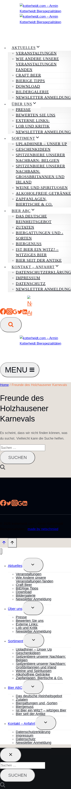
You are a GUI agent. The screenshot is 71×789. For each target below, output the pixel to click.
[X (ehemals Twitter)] (19, 312)
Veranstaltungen (36, 53)
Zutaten (25, 227)
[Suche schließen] (10, 755)
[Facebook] (3, 312)
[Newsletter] (29, 312)
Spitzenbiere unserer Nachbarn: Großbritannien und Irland (40, 174)
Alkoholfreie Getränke (43, 193)
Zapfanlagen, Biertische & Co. (34, 201)
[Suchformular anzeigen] (11, 324)
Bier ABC (15, 688)
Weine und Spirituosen (42, 187)
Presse (23, 109)
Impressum (28, 278)
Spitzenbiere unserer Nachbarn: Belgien (40, 157)
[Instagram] (9, 312)
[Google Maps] (15, 312)
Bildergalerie (32, 92)
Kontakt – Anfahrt (21, 724)
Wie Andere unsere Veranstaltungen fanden (37, 64)
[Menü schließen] (1, 551)
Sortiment (15, 641)
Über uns (15, 609)
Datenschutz (31, 283)
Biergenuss (29, 243)
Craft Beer (28, 75)
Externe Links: (33, 120)
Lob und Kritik (33, 126)
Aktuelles (15, 566)
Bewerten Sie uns (35, 115)
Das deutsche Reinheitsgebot (33, 219)
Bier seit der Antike (39, 260)
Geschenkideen (33, 149)
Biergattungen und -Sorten (39, 235)
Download (28, 86)
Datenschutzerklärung (43, 272)
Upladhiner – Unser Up (41, 144)
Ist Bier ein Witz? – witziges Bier (37, 252)
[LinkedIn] (24, 312)
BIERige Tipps (30, 81)
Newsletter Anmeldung (43, 97)
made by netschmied (43, 529)
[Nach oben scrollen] (4, 543)
